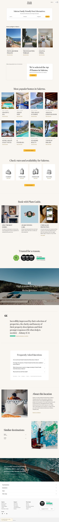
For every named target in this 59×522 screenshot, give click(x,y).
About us (27, 503)
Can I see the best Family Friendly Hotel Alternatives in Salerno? (26, 359)
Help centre (16, 503)
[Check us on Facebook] (5, 514)
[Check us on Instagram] (2, 514)
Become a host (3, 503)
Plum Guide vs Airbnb (4, 508)
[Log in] (56, 2)
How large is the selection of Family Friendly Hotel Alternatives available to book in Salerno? (28, 363)
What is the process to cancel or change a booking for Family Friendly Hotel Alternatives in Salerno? (27, 368)
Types (3, 490)
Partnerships (3, 504)
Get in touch (16, 504)
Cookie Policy (5, 520)
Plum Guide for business (30, 506)
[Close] (12, 519)
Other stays (4, 493)
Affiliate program (4, 506)
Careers (27, 508)
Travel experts (16, 506)
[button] (29, 2)
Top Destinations (5, 484)
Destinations (4, 487)
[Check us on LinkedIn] (7, 514)
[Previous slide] (6, 324)
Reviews (15, 508)
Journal (2, 507)
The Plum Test (28, 507)
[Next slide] (50, 324)
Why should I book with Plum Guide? (20, 371)
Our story (27, 504)
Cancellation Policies (17, 507)
